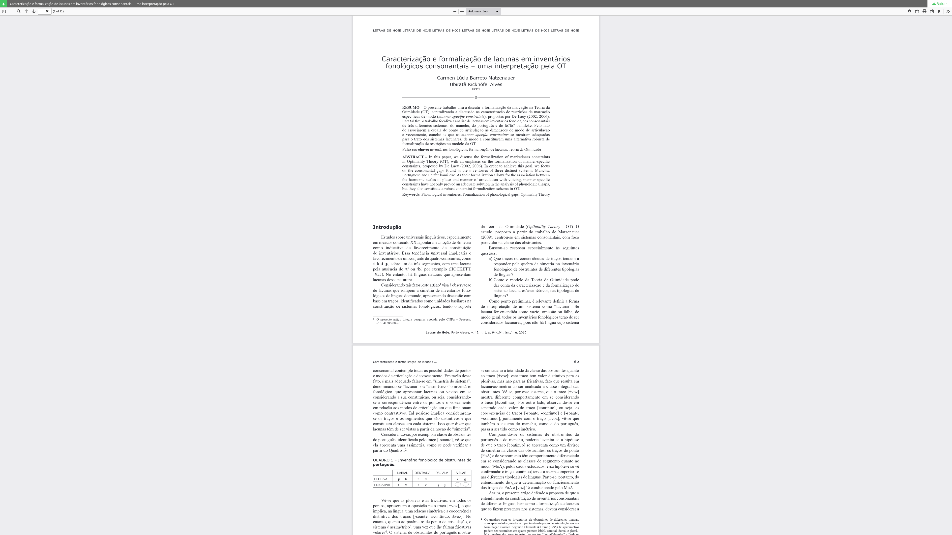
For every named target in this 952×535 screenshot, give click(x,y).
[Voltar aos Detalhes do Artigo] (3, 3)
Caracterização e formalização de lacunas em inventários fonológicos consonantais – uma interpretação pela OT (92, 3)
